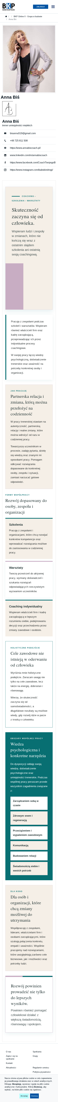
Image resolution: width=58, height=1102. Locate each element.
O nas (8, 1052)
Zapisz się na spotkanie (12, 1057)
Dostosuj (34, 1096)
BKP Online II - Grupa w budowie (28, 16)
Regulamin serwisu (41, 1068)
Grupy (35, 1056)
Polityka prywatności (42, 1072)
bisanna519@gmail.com (23, 133)
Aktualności (11, 1068)
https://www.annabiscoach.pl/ (25, 148)
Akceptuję (24, 1096)
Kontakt (9, 1063)
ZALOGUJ (41, 7)
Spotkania (37, 1052)
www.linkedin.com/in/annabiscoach (28, 155)
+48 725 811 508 (19, 140)
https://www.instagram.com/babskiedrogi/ (31, 170)
